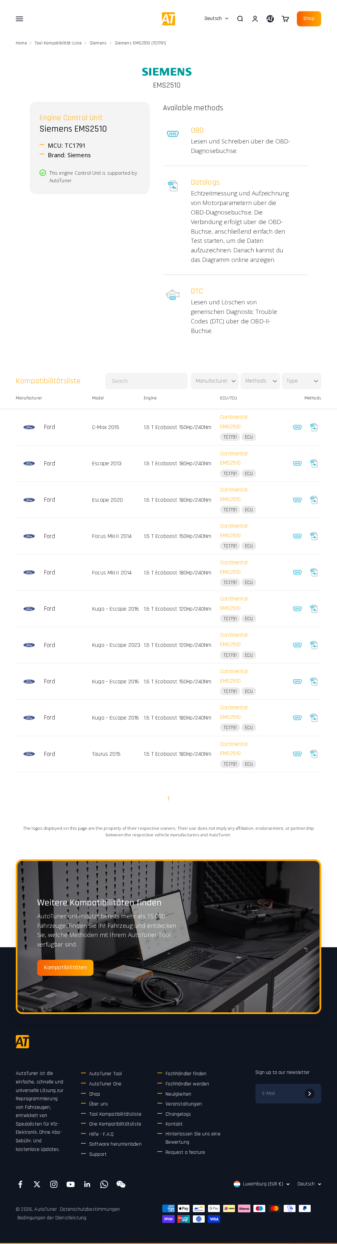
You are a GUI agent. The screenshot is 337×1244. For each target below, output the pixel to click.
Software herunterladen (115, 1144)
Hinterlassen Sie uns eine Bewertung (193, 1138)
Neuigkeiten (178, 1094)
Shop (309, 18)
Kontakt (174, 1124)
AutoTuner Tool (105, 1073)
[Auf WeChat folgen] (121, 1184)
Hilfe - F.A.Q (101, 1134)
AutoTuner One (105, 1083)
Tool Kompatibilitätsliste (115, 1114)
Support (98, 1154)
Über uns (98, 1104)
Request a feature (185, 1152)
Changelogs (178, 1114)
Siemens (98, 43)
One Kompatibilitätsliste (115, 1124)
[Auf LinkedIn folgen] (87, 1184)
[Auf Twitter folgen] (37, 1184)
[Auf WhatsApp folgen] (104, 1184)
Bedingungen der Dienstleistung (51, 1217)
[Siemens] (167, 72)
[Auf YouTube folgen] (70, 1184)
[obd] (297, 427)
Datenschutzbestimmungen (90, 1209)
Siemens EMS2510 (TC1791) (140, 43)
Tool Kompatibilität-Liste (58, 43)
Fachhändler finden (186, 1073)
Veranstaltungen (184, 1104)
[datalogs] (313, 427)
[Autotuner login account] (270, 18)
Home (21, 43)
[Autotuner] (22, 1041)
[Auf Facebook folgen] (20, 1184)
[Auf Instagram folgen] (53, 1184)
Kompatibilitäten (65, 967)
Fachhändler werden (187, 1083)
